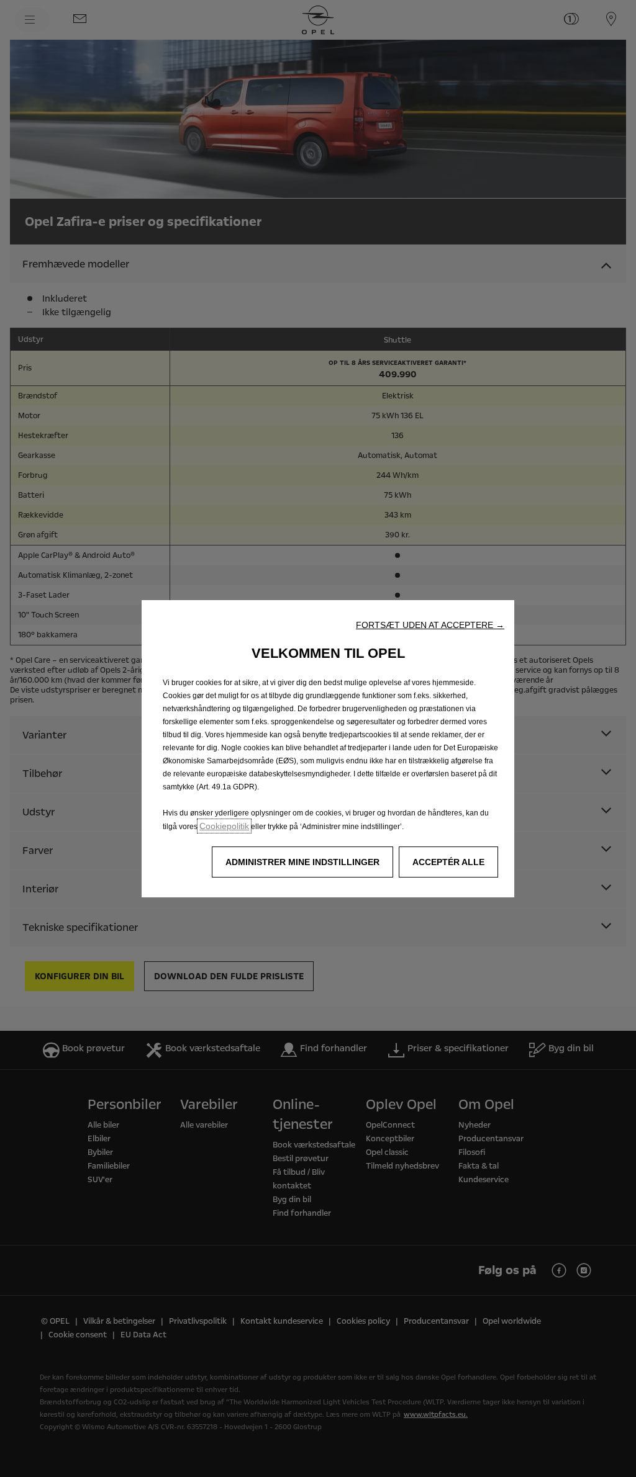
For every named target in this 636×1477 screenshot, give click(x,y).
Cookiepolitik (224, 826)
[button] (430, 625)
